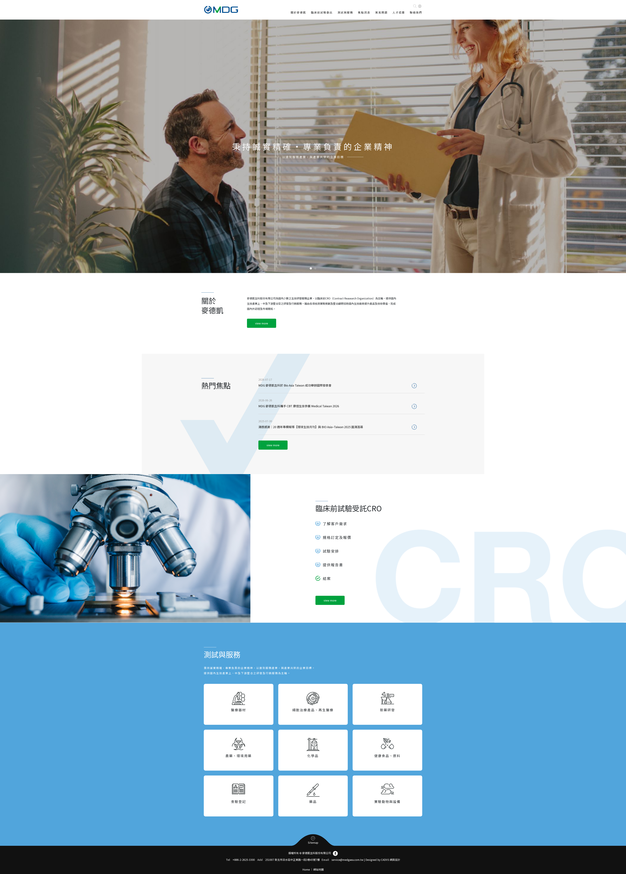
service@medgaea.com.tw (347, 860)
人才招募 (399, 12)
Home (306, 869)
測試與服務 (345, 12)
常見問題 (381, 12)
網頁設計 (395, 860)
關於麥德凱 (298, 12)
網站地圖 (318, 869)
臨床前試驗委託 (322, 12)
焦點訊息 (364, 12)
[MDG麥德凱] (221, 10)
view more (261, 323)
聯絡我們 (416, 12)
